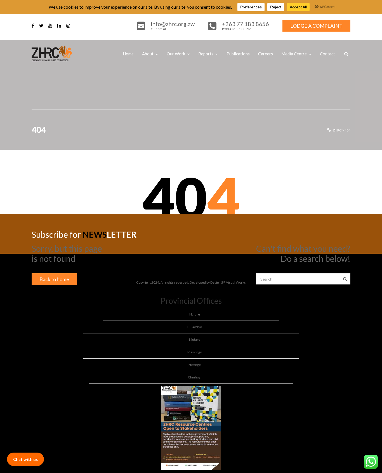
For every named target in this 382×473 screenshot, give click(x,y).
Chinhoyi (194, 377)
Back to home (54, 279)
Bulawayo (194, 327)
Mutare (194, 339)
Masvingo (194, 352)
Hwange (194, 365)
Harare (194, 314)
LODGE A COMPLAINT (316, 26)
